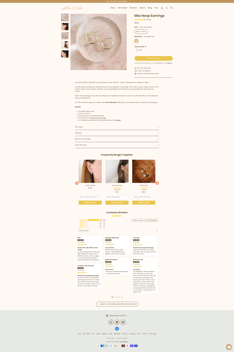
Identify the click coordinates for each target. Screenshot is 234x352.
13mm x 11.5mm (141, 32)
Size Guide (79, 127)
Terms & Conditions (121, 338)
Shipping (78, 133)
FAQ (156, 8)
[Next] (157, 183)
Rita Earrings (144, 185)
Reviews (133, 8)
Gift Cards (152, 334)
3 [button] (116, 297)
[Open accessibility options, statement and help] (117, 329)
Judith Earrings (90, 185)
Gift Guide (122, 8)
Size (143, 27)
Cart (93, 334)
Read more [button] (137, 292)
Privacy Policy (110, 338)
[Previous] (77, 183)
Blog (150, 8)
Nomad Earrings (117, 185)
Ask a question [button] (151, 220)
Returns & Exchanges (83, 139)
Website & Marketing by (117, 341)
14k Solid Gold (136, 41)
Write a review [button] (138, 220)
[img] (89, 245)
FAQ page (117, 120)
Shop (113, 8)
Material (144, 36)
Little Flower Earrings (98, 118)
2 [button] (114, 297)
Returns (125, 334)
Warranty (132, 334)
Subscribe (117, 334)
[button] (139, 20)
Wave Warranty (81, 145)
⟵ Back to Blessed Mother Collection (117, 304)
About (142, 8)
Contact (145, 334)
